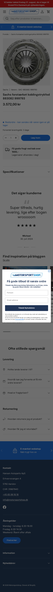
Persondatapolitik (19, 319)
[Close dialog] (49, 271)
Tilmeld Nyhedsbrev (26, 308)
